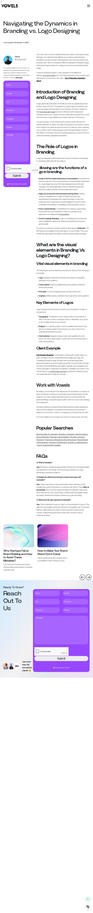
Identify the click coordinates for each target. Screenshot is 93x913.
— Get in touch (18, 77)
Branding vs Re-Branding (58, 442)
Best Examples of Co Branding (47, 434)
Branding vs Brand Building (59, 437)
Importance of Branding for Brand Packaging (60, 440)
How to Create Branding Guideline (49, 445)
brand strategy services (58, 371)
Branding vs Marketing (67, 434)
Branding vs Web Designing (77, 442)
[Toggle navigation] (89, 6)
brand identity (64, 214)
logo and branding (49, 75)
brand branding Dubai (47, 112)
